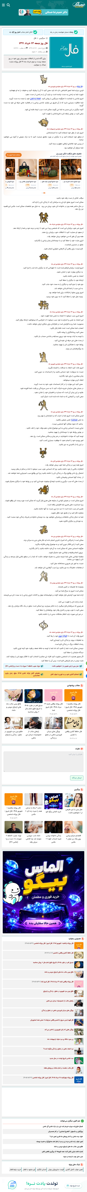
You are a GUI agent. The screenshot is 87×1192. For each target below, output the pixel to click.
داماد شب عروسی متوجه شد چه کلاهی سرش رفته (33, 838)
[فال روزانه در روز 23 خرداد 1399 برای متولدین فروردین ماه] (43, 79)
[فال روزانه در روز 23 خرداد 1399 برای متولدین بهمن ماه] (43, 576)
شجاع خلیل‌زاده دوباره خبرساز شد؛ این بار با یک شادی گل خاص (63, 1126)
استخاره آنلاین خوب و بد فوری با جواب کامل (65, 674)
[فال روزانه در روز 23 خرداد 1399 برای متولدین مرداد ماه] (43, 305)
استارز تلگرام (41, 1169)
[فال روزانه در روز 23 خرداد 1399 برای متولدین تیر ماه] (43, 257)
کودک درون (63, 636)
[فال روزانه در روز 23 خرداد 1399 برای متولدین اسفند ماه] (43, 625)
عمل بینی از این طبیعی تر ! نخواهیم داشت (65, 666)
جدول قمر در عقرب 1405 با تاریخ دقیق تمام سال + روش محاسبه (33, 708)
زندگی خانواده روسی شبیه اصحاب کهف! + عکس (53, 838)
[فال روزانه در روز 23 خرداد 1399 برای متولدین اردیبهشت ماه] (43, 122)
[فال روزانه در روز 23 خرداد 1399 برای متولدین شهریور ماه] (43, 357)
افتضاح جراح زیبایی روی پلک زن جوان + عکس (73, 838)
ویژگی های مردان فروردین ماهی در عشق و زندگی (53, 734)
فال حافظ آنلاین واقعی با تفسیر (73, 733)
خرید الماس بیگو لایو (53, 811)
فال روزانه (79, 86)
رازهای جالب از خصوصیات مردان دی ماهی (33, 734)
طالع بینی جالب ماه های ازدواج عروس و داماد (13, 707)
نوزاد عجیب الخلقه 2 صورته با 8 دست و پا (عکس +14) (22, 666)
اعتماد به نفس (35, 98)
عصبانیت (74, 419)
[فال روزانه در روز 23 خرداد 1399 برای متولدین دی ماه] (43, 529)
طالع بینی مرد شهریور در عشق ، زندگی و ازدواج (14, 733)
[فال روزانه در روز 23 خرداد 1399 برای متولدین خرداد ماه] (43, 217)
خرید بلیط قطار (15, 1169)
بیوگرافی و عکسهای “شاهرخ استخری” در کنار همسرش (65, 1131)
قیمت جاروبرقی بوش (56, 1169)
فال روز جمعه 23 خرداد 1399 (33, 43)
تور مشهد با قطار (29, 1169)
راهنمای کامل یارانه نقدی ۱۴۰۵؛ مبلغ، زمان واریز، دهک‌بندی (22, 674)
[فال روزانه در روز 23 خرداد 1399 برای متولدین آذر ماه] (43, 490)
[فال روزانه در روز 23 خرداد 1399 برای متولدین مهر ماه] (43, 405)
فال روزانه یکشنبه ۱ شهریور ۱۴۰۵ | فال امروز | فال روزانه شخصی (73, 707)
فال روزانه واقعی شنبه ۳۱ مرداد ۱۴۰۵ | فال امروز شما (53, 707)
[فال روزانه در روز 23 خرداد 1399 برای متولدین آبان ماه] (43, 453)
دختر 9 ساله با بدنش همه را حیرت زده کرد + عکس (33, 811)
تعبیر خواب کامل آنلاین (74, 1169)
